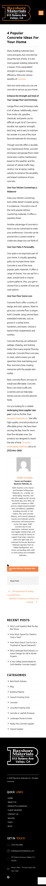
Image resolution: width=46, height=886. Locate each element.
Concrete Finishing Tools (20, 708)
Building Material (17, 692)
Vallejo (11, 818)
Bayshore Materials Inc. (18, 418)
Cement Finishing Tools (19, 697)
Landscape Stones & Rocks (21, 718)
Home (10, 798)
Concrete (13, 702)
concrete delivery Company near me (22, 569)
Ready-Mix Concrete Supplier (22, 724)
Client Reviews (15, 810)
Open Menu (41, 13)
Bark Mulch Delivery (18, 681)
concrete (21, 79)
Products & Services (17, 806)
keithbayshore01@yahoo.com (22, 851)
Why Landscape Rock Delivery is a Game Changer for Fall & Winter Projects (24, 653)
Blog (12, 686)
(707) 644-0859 (17, 845)
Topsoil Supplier (16, 729)
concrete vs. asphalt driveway (22, 713)
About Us (12, 802)
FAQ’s (10, 822)
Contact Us (13, 814)
